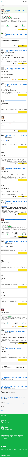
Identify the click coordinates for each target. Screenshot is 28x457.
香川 (8, 429)
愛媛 (10, 429)
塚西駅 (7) (5, 397)
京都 (3, 422)
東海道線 (14, 407)
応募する (23, 29)
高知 (11, 429)
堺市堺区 (4, 89)
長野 (7, 427)
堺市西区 (4, 262)
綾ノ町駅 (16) (6, 398)
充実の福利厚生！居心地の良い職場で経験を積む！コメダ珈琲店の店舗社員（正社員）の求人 (16, 85)
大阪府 (3, 55)
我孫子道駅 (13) (19, 397)
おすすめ (3, 5)
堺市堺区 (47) (21, 403)
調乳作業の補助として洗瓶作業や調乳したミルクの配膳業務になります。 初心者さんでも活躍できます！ (14, 341)
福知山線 (16, 407)
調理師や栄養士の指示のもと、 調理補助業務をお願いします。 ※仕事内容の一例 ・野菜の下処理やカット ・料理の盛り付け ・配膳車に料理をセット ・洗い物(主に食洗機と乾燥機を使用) (13, 178)
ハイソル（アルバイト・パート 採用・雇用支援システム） (7, 441)
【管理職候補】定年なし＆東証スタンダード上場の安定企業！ (13, 348)
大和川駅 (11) (22, 397)
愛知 (1, 420)
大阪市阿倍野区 (5, 104)
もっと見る (25, 411)
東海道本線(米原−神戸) (9, 407)
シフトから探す (15, 435)
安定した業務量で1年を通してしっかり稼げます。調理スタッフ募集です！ (14, 68)
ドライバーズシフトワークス (4, 439)
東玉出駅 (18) (2, 397)
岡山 (3, 429)
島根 (2, 429)
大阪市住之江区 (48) (16, 403)
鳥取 (1, 429)
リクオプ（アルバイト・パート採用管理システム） (6, 440)
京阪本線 (2, 410)
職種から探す (11, 435)
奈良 (6, 422)
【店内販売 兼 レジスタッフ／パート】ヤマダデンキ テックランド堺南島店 (15, 10)
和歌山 (8, 422)
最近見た (23, 1)
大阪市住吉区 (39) (12, 403)
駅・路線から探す (7, 435)
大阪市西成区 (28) (7, 403)
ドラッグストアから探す (17, 436)
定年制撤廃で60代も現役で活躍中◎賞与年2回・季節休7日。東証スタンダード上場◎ (16, 202)
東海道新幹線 (2, 407)
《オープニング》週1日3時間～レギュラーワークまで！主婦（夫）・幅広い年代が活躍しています (15, 117)
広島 (5, 429)
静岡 (2, 420)
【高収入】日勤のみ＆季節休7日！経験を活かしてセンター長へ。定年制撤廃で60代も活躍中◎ (15, 292)
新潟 (1, 427)
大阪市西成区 (5, 55)
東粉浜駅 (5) (8, 397)
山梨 (6, 427)
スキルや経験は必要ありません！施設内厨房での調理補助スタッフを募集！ (15, 168)
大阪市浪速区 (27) (3, 403)
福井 (5, 427)
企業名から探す (2, 436)
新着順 (6, 5)
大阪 (1, 422)
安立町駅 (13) (15, 397)
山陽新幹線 (5, 407)
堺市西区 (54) (24, 403)
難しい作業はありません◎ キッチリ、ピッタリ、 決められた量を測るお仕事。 (15, 331)
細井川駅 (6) (11, 397)
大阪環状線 (19, 407)
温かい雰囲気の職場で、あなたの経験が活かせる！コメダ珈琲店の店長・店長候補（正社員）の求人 (16, 185)
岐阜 (5, 420)
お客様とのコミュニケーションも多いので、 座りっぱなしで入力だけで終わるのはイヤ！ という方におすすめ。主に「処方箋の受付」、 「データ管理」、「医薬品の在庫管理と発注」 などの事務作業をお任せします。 (14, 44)
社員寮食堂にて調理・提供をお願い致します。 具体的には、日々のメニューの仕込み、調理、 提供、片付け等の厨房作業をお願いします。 (13, 77)
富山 (2, 427)
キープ (25, 1)
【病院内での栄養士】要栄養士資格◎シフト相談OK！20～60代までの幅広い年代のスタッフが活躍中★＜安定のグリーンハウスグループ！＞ (15, 309)
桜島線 (21, 407)
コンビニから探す (12, 436)
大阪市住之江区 (5, 140)
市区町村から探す (3, 435)
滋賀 (5, 422)
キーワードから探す (7, 436)
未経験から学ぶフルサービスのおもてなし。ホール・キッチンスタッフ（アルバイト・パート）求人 (16, 275)
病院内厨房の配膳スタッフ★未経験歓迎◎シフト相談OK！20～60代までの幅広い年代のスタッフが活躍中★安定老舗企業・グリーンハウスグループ (15, 220)
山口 (6, 429)
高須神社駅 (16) (2, 398)
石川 (3, 427)
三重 (3, 420)
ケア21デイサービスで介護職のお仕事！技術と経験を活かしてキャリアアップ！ (15, 100)
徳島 (7, 429)
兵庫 (2, 422)
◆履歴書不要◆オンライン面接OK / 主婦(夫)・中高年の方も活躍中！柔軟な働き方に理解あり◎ (16, 51)
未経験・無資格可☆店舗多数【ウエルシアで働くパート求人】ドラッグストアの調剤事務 (16, 35)
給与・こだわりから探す (20, 435)
